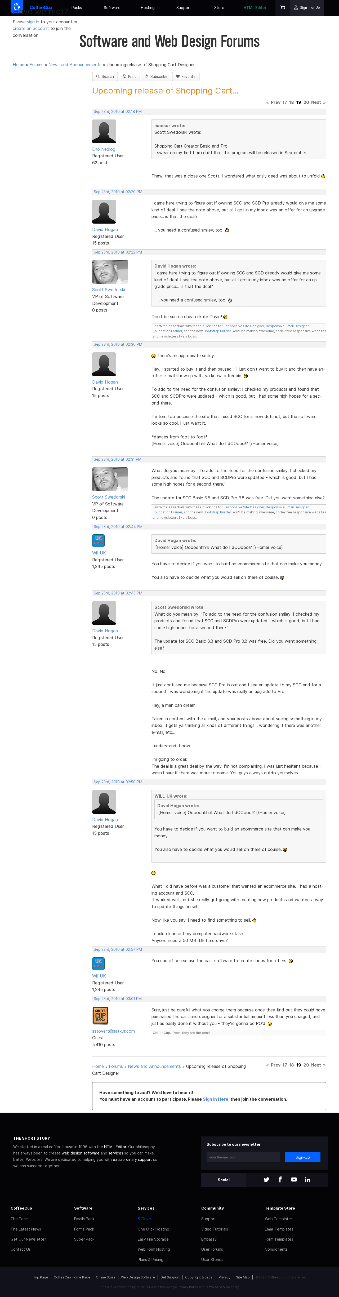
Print (131, 76)
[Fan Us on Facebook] (280, 1180)
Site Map (243, 1277)
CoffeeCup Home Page (72, 1277)
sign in (34, 21)
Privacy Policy (188, 1287)
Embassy (209, 1239)
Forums (36, 64)
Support (183, 7)
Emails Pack (84, 1218)
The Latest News (26, 1229)
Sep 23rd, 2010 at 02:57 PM (118, 949)
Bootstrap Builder (217, 331)
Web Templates (279, 1218)
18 (291, 102)
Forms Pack (84, 1229)
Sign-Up (303, 1157)
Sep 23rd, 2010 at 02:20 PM (118, 192)
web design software (81, 1153)
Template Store (280, 1208)
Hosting (148, 7)
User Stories (212, 1259)
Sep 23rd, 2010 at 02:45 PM (118, 593)
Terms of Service (217, 1287)
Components (276, 1249)
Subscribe (157, 76)
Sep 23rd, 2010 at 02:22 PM (118, 252)
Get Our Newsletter (28, 1239)
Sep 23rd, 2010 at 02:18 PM (118, 111)
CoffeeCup (21, 1208)
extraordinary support (132, 1159)
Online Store (105, 1277)
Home (18, 64)
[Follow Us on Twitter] (266, 1180)
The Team (20, 1218)
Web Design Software (138, 1277)
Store (219, 7)
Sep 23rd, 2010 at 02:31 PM (117, 459)
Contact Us (21, 1249)
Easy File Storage (153, 1239)
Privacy (224, 1277)
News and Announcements (74, 64)
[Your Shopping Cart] (282, 8)
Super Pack (84, 1239)
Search (107, 76)
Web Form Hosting (154, 1249)
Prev (275, 102)
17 (285, 102)
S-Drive (144, 1218)
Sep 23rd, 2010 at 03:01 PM (118, 999)
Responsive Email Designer (287, 326)
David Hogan (105, 229)
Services (146, 1208)
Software (112, 7)
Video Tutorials (214, 1229)
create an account (31, 28)
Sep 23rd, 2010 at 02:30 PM (118, 344)
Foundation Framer (167, 331)
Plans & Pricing (150, 1259)
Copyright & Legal (199, 1277)
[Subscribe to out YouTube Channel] (294, 1180)
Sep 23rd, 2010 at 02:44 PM (118, 527)
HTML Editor (255, 7)
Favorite (187, 76)
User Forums (212, 1249)
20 (306, 102)
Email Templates (279, 1229)
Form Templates (279, 1239)
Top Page (40, 1277)
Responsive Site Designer (244, 326)
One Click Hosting (153, 1229)
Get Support (170, 1277)
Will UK (99, 553)
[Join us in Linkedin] (308, 1180)
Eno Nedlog (103, 149)
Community (212, 1208)
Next (316, 102)
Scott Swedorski (108, 289)
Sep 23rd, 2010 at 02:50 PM (118, 782)
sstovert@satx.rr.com (113, 1031)
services (115, 1153)
